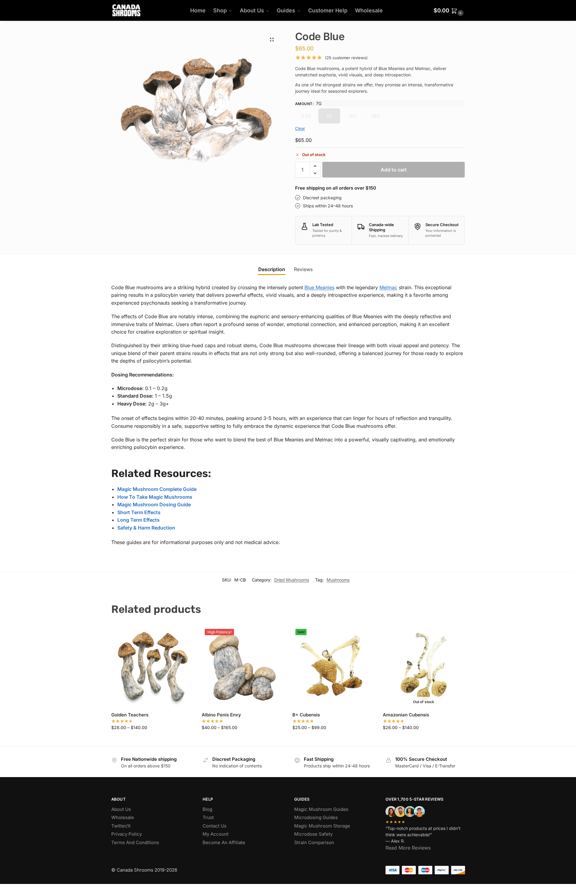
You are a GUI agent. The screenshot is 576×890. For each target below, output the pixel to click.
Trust (208, 817)
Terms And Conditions (135, 842)
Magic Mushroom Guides (321, 809)
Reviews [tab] (303, 269)
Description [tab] (271, 269)
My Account (216, 834)
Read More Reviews (408, 848)
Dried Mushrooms (291, 579)
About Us (121, 809)
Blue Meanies (319, 287)
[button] (449, 11)
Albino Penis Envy (221, 715)
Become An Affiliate (224, 842)
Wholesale (122, 817)
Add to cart (394, 170)
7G (329, 116)
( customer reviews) (346, 58)
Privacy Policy (126, 834)
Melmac (388, 287)
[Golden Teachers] (152, 666)
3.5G (306, 116)
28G (375, 116)
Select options (152, 740)
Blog (207, 809)
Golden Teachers (129, 715)
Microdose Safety (313, 834)
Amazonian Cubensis (406, 715)
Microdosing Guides (316, 817)
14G (352, 116)
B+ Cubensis (306, 715)
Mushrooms (338, 579)
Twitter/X (121, 826)
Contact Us (214, 826)
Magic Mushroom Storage (322, 826)
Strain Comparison (314, 842)
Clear (300, 128)
